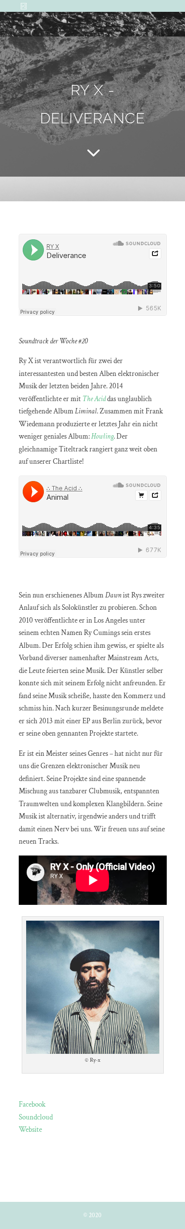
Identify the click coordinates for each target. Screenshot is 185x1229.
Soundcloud (36, 1117)
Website (30, 1129)
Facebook (32, 1104)
